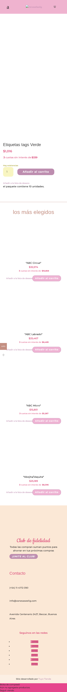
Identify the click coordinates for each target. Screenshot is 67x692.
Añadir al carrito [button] (46, 278)
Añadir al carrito (36, 171)
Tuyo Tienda (44, 679)
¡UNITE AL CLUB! (23, 556)
